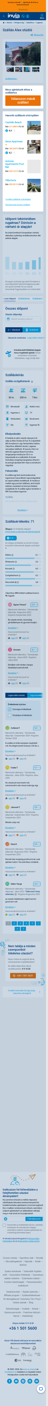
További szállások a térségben (18, 199)
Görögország (19, 23)
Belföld (23, 1265)
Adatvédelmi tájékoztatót (28, 1241)
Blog (31, 1302)
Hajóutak (28, 1261)
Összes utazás (10, 1258)
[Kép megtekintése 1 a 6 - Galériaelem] (10, 69)
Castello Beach (13, 122)
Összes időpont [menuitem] (9, 299)
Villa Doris (10, 180)
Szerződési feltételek (20, 1275)
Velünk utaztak (20, 1302)
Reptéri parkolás (30, 1292)
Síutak (38, 1261)
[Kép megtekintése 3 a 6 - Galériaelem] (27, 69)
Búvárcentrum (35, 419)
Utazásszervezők (12, 1312)
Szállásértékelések (31, 1295)
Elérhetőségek (13, 1308)
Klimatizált (15, 407)
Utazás (9, 23)
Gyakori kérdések (13, 1271)
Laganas (39, 23)
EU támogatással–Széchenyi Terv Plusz (22, 1299)
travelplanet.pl (11, 1372)
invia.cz (26, 1369)
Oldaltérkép (27, 1316)
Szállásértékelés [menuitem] (40, 299)
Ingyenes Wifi (35, 425)
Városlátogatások (13, 1261)
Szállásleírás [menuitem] (24, 299)
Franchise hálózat (31, 1312)
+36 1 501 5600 (23, 1328)
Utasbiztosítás (13, 1292)
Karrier (16, 1316)
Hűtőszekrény (16, 419)
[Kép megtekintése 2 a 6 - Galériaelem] (18, 69)
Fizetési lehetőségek (14, 1282)
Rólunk (35, 1308)
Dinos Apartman (14, 141)
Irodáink (26, 1308)
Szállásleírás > (11, 79)
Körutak (39, 1258)
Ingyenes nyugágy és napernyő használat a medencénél (16, 413)
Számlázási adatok (31, 1278)
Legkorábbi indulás (16, 695)
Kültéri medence (35, 407)
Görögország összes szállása (17, 205)
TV (31, 413)
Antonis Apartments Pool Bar (14, 164)
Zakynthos (30, 23)
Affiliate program (12, 1295)
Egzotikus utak (27, 1258)
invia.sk (33, 1369)
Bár (12, 425)
